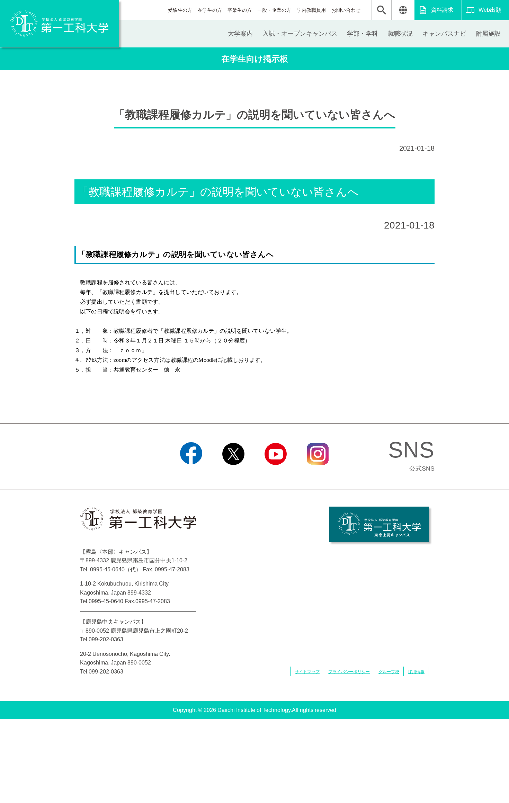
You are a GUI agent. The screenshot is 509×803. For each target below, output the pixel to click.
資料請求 (442, 10)
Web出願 (490, 10)
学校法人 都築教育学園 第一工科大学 (59, 23)
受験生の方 (180, 10)
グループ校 (388, 671)
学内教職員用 (311, 10)
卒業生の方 (239, 10)
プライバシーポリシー (349, 671)
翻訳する (403, 10)
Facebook (191, 473)
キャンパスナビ (444, 33)
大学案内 (240, 33)
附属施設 (488, 33)
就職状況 (400, 33)
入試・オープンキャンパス (299, 33)
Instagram (318, 473)
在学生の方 (210, 10)
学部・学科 (362, 33)
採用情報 (416, 671)
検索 (382, 10)
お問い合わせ (345, 10)
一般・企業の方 (274, 10)
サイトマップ (307, 671)
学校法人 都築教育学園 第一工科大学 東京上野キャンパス (379, 524)
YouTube (275, 473)
